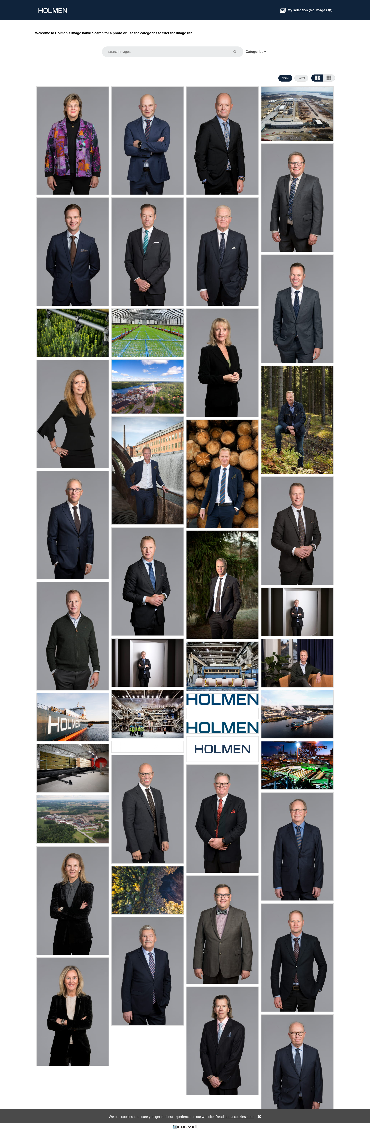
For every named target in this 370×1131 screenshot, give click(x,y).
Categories (255, 52)
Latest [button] (301, 78)
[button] (237, 52)
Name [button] (285, 78)
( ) (306, 10)
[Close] (258, 1117)
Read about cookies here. (234, 1117)
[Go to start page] (53, 10)
